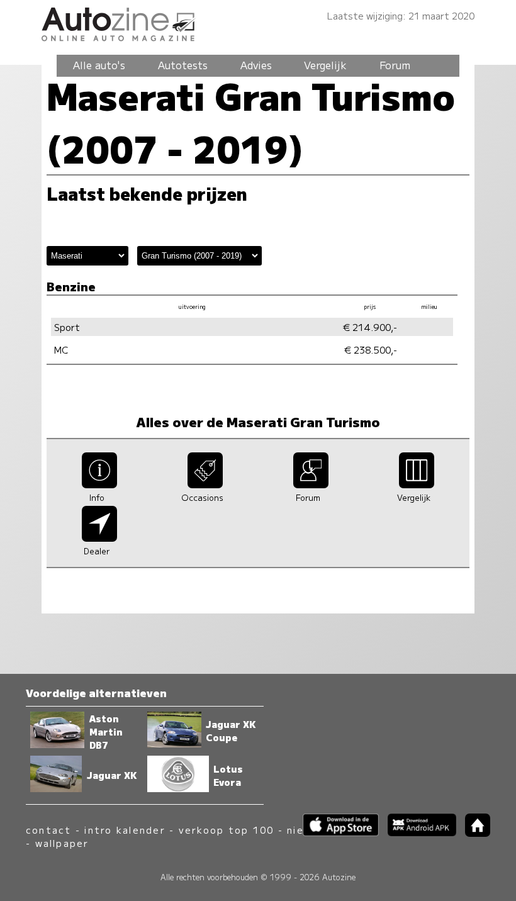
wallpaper (62, 842)
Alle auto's (99, 64)
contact (49, 829)
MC (61, 349)
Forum (394, 64)
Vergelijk (325, 64)
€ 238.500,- (370, 349)
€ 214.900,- (370, 326)
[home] (473, 832)
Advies (256, 64)
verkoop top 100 (226, 829)
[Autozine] (258, 22)
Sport (67, 326)
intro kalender (124, 829)
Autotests (183, 64)
